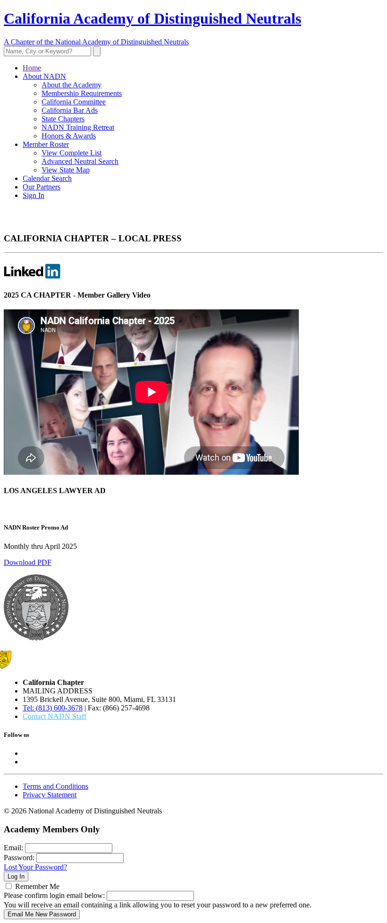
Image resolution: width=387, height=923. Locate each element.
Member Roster (46, 144)
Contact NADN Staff (54, 716)
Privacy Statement (49, 795)
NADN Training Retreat (78, 127)
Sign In (33, 195)
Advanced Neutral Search (80, 161)
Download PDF (27, 562)
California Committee (74, 102)
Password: (19, 858)
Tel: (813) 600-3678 (53, 708)
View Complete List (71, 153)
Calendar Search (47, 178)
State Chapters (63, 119)
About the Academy (71, 85)
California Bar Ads (70, 110)
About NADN (44, 76)
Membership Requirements (82, 93)
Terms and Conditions (55, 786)
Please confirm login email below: (54, 895)
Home (32, 68)
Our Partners (41, 187)
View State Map (66, 170)
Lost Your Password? (35, 867)
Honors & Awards (69, 136)
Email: (13, 848)
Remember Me (37, 886)
